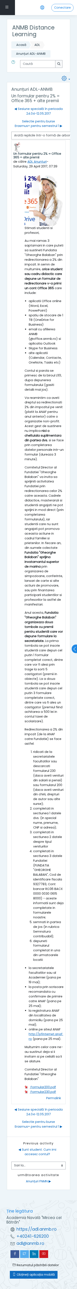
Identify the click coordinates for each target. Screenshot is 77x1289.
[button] (14, 64)
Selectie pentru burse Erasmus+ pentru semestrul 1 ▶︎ (38, 123)
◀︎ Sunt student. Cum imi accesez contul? (37, 1151)
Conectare (62, 7)
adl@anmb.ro (30, 1243)
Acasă (21, 45)
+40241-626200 (32, 1236)
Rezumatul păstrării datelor (37, 1265)
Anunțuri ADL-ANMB (31, 53)
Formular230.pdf (43, 1092)
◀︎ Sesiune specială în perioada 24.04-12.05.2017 (38, 111)
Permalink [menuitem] (53, 1098)
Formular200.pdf (43, 1087)
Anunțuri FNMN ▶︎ (38, 1181)
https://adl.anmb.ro (36, 1229)
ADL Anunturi (37, 161)
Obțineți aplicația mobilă (35, 1274)
